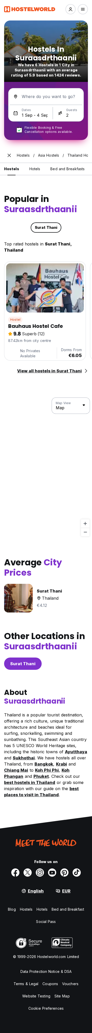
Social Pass (46, 921)
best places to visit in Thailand (41, 791)
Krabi (61, 764)
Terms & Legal (26, 984)
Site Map (62, 996)
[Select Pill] (70, 9)
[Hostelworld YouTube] (52, 872)
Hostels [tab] (11, 169)
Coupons (50, 984)
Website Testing (36, 996)
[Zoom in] (85, 523)
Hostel (15, 319)
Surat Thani (23, 663)
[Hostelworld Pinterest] (64, 872)
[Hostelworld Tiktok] (77, 872)
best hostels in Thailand (29, 782)
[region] (46, 467)
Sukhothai (24, 757)
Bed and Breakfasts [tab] (67, 169)
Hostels (26, 909)
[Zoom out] (85, 532)
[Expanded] (9, 155)
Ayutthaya (76, 751)
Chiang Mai (16, 770)
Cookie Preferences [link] (46, 1008)
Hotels (42, 909)
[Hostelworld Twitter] (28, 872)
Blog (12, 909)
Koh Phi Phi (47, 770)
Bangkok (43, 764)
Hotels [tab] (34, 169)
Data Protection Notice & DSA (46, 971)
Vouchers (70, 984)
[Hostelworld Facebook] (15, 872)
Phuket (41, 776)
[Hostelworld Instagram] (40, 872)
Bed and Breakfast (68, 909)
